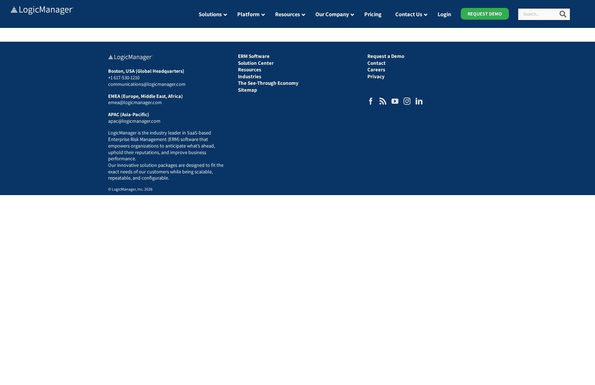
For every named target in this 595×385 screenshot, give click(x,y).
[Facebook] (370, 101)
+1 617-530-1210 (123, 77)
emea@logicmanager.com (135, 102)
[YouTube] (395, 101)
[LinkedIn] (419, 101)
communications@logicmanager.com (147, 84)
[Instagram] (407, 101)
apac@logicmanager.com (134, 121)
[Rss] (382, 101)
